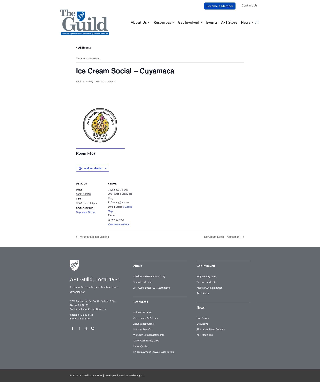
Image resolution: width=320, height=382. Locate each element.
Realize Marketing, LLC (133, 375)
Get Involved (188, 22)
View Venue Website (119, 224)
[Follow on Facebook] (72, 328)
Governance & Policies (145, 318)
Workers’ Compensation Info (148, 334)
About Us (139, 22)
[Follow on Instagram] (92, 328)
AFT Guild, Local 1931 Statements (151, 287)
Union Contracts (142, 312)
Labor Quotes (140, 346)
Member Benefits (142, 329)
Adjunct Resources (143, 323)
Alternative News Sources (211, 329)
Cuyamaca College (86, 212)
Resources (162, 22)
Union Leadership (142, 282)
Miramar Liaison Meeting (94, 237)
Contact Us (250, 5)
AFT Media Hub (205, 334)
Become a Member (219, 6)
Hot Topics (203, 318)
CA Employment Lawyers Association (153, 351)
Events (212, 22)
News (245, 22)
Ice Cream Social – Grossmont (222, 237)
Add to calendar (93, 168)
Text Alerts (203, 293)
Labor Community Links (146, 340)
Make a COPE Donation (209, 287)
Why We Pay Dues (206, 276)
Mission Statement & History (149, 276)
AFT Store (229, 22)
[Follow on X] (86, 328)
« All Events (83, 47)
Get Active (202, 323)
